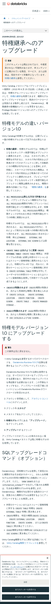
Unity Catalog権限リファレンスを (23, 543)
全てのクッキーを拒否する (25, 589)
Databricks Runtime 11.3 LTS (26, 362)
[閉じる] (47, 558)
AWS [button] (45, 11)
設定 (25, 582)
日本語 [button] (35, 11)
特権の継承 (15, 96)
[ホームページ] (4, 18)
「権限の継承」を (38, 187)
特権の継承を (11, 78)
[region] (25, 578)
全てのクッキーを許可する (25, 597)
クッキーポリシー (17, 567)
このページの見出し (13, 30)
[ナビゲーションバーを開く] (4, 4)
